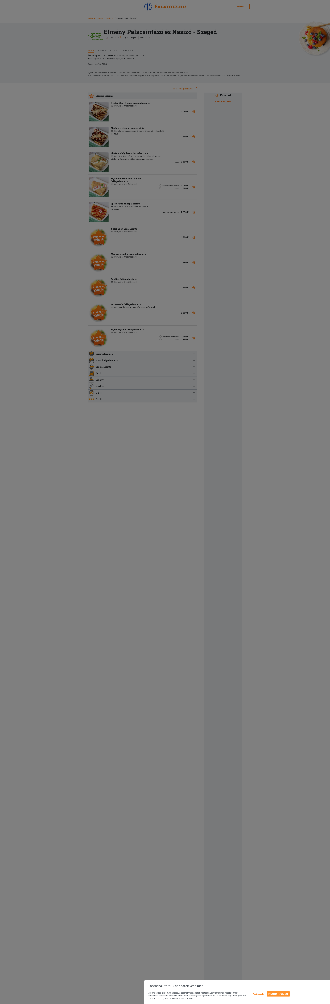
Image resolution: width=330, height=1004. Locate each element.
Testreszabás (259, 994)
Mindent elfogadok (278, 994)
